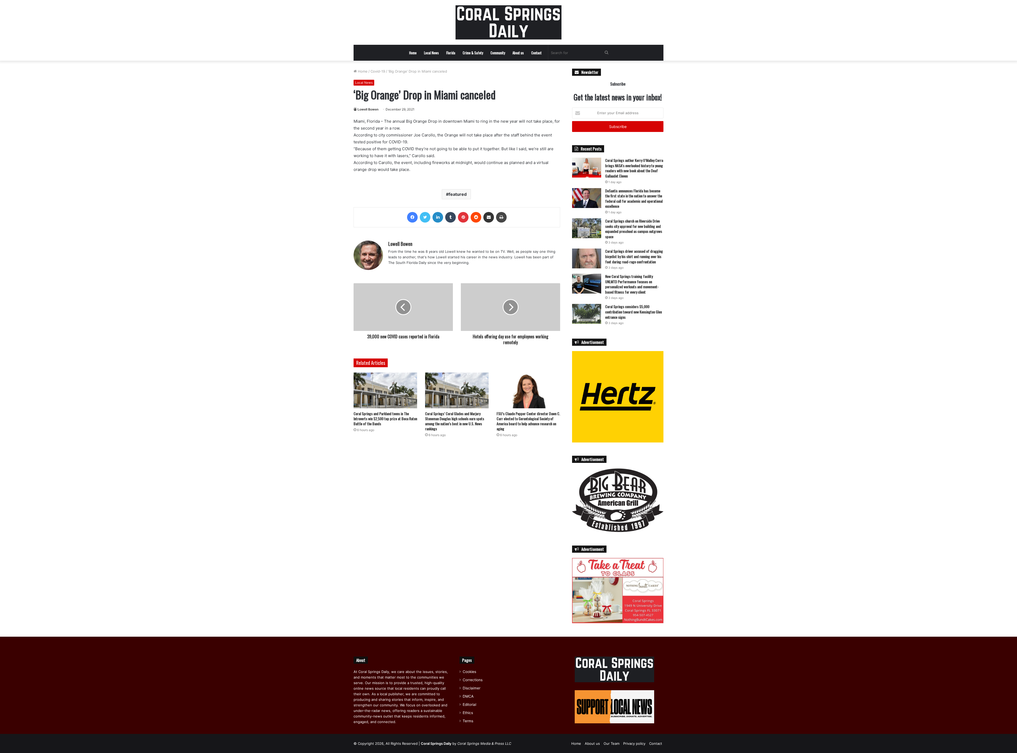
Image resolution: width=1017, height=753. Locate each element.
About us (518, 52)
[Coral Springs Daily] (508, 22)
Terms (468, 721)
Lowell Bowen (368, 109)
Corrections (473, 680)
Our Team (611, 743)
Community (497, 52)
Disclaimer (471, 688)
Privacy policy (634, 743)
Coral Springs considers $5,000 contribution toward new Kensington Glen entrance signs (633, 312)
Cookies (469, 672)
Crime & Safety (473, 52)
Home (413, 52)
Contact (536, 52)
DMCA (468, 696)
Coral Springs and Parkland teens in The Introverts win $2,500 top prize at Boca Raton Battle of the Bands (385, 418)
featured (458, 194)
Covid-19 (378, 71)
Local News (431, 52)
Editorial (469, 704)
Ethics (468, 713)
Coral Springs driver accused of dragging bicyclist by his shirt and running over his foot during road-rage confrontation (634, 256)
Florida (450, 52)
